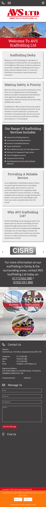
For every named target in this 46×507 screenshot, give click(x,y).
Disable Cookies (31, 505)
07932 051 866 (23, 282)
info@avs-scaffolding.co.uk (26, 363)
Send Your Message (9, 426)
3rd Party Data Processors (17, 505)
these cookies (23, 495)
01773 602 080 (22, 278)
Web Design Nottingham (22, 489)
